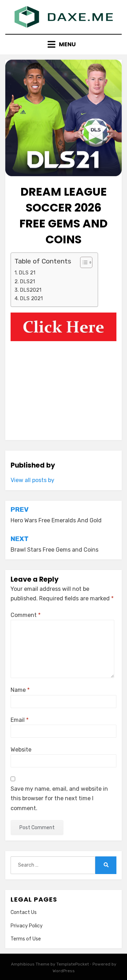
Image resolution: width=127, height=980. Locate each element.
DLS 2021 (31, 298)
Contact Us (24, 912)
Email (20, 720)
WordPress (64, 970)
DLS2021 (30, 290)
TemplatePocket (72, 964)
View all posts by (32, 480)
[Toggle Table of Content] (83, 262)
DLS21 (27, 281)
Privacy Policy (27, 926)
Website (21, 749)
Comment (26, 615)
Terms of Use (26, 939)
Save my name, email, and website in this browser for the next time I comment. (59, 798)
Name (20, 690)
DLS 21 (27, 272)
